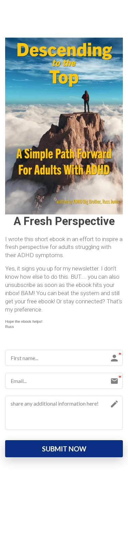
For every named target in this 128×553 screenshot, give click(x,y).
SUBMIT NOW (64, 449)
